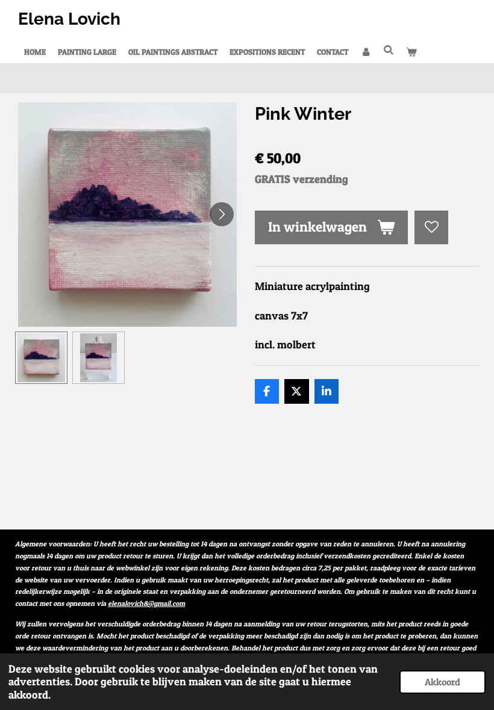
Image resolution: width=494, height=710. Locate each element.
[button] (41, 358)
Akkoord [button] (442, 682)
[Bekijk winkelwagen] (411, 51)
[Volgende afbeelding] (222, 214)
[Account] (365, 51)
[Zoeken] (388, 50)
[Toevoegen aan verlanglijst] (431, 227)
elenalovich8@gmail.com (146, 603)
